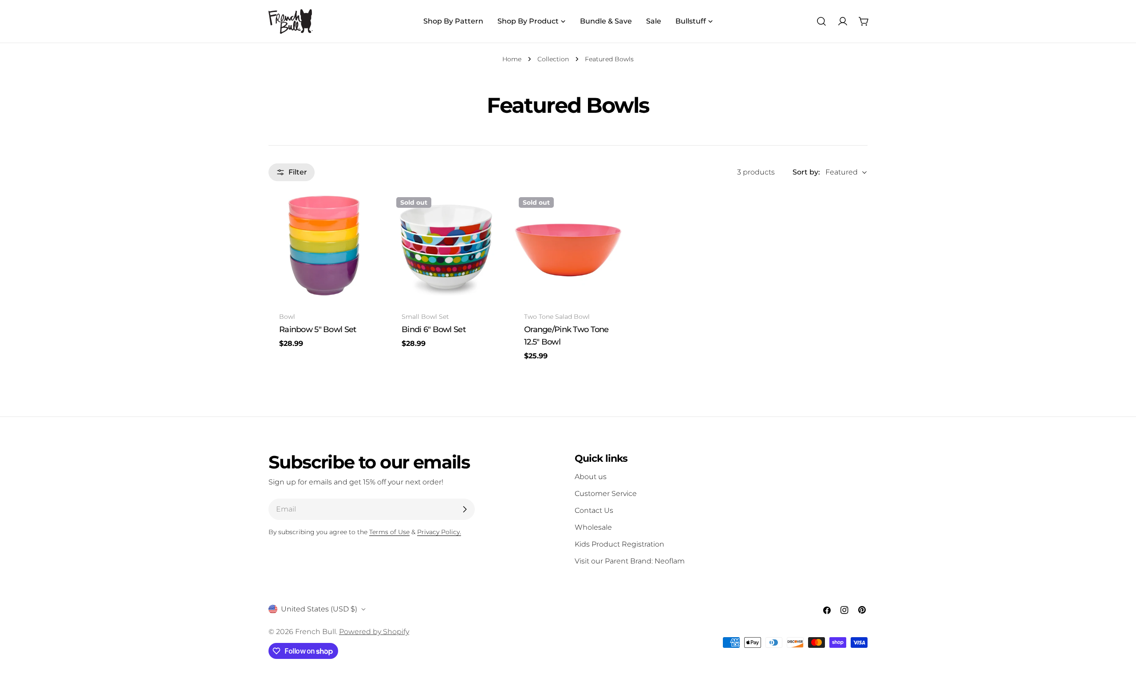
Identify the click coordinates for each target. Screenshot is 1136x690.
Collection (553, 59)
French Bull (315, 631)
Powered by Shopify (374, 631)
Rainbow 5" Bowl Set (317, 329)
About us (591, 476)
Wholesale (593, 527)
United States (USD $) (319, 609)
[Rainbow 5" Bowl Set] (323, 246)
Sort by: (806, 172)
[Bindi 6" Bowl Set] (445, 246)
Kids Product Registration (619, 544)
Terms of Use (389, 532)
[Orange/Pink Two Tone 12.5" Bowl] (568, 246)
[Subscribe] (464, 509)
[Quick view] (364, 211)
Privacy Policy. (439, 532)
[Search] (821, 21)
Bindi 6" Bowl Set (433, 329)
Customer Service (606, 493)
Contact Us (594, 510)
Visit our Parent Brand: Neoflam (630, 561)
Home (511, 59)
